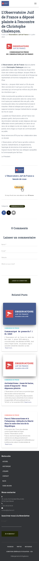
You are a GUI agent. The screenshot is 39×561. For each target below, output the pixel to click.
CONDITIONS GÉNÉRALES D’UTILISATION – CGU (19, 551)
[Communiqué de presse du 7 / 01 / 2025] (19, 313)
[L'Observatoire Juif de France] (6, 3)
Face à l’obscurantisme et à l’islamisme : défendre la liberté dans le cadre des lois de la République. (18, 422)
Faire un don (7, 486)
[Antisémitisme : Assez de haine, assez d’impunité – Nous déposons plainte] (19, 365)
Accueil (5, 461)
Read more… (9, 348)
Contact (5, 476)
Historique (6, 466)
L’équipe (5, 471)
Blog (4, 481)
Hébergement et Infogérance (19, 556)
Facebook (10, 546)
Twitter (19, 546)
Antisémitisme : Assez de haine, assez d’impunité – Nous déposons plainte (19, 385)
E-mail (4, 521)
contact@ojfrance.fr (8, 510)
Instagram (28, 546)
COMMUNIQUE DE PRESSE (17, 206)
